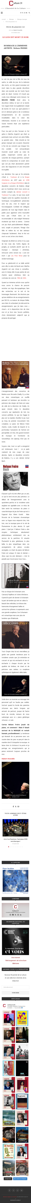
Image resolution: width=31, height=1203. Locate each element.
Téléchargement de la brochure (15, 960)
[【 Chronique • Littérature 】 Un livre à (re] (22, 1118)
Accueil (3, 19)
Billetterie (15, 963)
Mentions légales (7, 1197)
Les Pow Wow (16, 256)
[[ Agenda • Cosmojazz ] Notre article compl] (9, 1118)
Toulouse (13, 177)
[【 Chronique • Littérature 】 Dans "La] (9, 1018)
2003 (24, 278)
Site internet (15, 957)
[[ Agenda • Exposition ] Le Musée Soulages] (22, 1101)
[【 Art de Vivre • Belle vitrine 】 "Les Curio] (22, 1168)
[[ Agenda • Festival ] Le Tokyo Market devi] (22, 1018)
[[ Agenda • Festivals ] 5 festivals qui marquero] (22, 1068)
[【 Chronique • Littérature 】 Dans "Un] (22, 1085)
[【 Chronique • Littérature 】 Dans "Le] (22, 1151)
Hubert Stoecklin (17, 30)
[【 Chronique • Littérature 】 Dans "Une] (9, 1101)
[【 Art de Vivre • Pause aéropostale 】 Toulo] (9, 1135)
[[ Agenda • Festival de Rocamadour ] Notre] (22, 1135)
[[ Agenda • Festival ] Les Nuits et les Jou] (9, 1151)
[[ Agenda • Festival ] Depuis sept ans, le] (9, 1068)
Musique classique (22, 19)
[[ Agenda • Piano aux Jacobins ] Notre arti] (22, 1035)
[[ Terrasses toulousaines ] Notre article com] (9, 1168)
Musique (11, 19)
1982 (18, 278)
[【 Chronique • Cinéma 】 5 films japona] (22, 1051)
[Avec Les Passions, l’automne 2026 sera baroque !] (15, 827)
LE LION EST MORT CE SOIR (15, 37)
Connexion (14, 1197)
